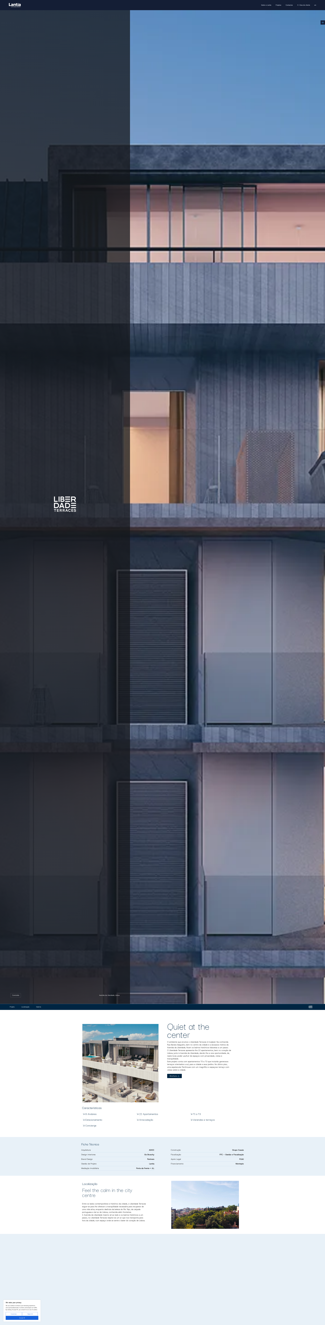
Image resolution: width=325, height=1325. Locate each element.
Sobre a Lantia (266, 5)
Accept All (22, 1318)
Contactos (289, 5)
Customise (14, 1314)
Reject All (30, 1314)
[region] (22, 1311)
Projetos (278, 5)
